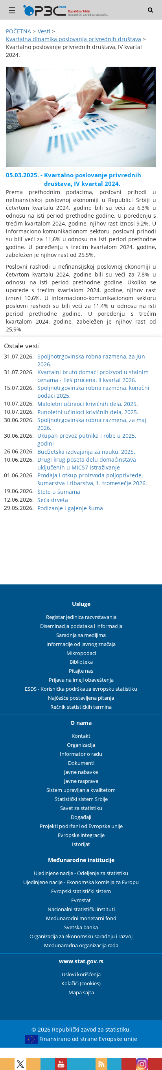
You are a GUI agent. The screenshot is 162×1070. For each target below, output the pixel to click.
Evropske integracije (81, 835)
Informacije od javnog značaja (81, 644)
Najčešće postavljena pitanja (81, 698)
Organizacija (81, 745)
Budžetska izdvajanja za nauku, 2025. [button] (86, 451)
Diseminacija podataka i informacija (81, 626)
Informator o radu (81, 754)
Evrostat (81, 900)
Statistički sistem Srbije (81, 799)
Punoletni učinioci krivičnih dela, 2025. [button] (87, 412)
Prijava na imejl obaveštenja (81, 680)
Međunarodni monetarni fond (81, 918)
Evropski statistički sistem (81, 891)
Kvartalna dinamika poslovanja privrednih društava (73, 39)
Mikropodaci (81, 653)
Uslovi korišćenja (81, 974)
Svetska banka (81, 927)
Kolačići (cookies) (81, 983)
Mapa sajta (81, 992)
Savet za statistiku (81, 808)
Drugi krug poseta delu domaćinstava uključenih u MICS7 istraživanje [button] (86, 463)
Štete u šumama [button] (58, 491)
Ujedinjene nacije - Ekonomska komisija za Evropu (81, 882)
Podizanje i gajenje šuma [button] (70, 508)
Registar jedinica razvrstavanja (81, 617)
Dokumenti (81, 763)
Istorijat (81, 844)
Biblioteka (81, 662)
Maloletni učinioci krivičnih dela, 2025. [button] (87, 404)
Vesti (44, 31)
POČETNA (18, 31)
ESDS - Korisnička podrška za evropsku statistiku (81, 689)
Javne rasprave (81, 781)
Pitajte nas (81, 671)
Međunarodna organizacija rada (81, 945)
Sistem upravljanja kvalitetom (81, 790)
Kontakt (81, 736)
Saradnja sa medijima (81, 635)
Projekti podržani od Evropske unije (81, 826)
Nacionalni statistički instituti (81, 909)
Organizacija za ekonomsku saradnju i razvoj (81, 936)
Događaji (81, 817)
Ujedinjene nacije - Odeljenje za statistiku (81, 873)
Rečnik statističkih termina (81, 707)
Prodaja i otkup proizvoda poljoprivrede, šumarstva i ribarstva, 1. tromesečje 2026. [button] (92, 479)
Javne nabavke (81, 772)
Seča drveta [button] (52, 500)
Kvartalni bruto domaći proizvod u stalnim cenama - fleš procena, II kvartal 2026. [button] (93, 376)
